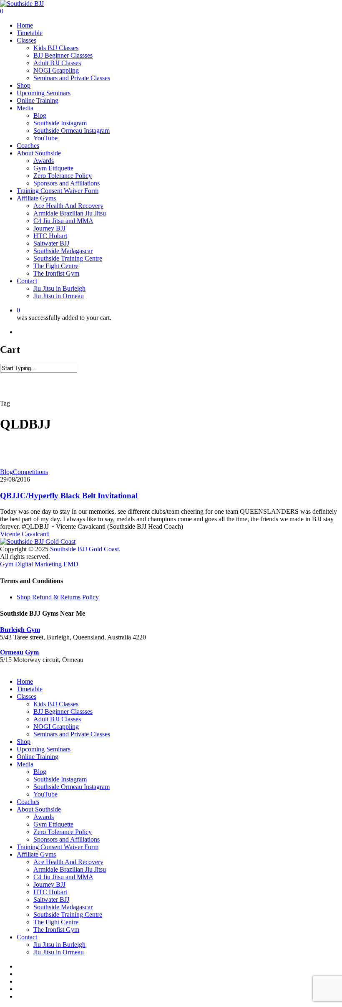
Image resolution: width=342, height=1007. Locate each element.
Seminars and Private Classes (71, 734)
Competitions (30, 471)
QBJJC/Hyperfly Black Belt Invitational (69, 495)
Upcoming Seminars (43, 749)
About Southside (39, 809)
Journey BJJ (49, 884)
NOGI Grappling (56, 726)
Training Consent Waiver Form (57, 846)
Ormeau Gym (19, 652)
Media (25, 764)
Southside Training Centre (67, 914)
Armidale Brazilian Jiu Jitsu (69, 869)
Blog (6, 471)
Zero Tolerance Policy (62, 831)
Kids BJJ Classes (55, 704)
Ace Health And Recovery (68, 861)
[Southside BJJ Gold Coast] (37, 541)
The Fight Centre (55, 922)
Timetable (30, 688)
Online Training (37, 756)
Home (25, 681)
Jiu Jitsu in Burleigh (59, 944)
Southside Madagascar (63, 907)
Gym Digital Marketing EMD (39, 564)
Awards (43, 816)
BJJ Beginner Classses (63, 711)
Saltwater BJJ (51, 899)
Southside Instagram (60, 779)
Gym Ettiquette (53, 824)
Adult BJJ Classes (57, 719)
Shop (23, 741)
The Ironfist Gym (56, 929)
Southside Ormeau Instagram (71, 786)
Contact (27, 937)
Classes (26, 696)
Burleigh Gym (20, 629)
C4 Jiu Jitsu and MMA (63, 876)
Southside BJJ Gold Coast (84, 549)
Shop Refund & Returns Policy (58, 597)
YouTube (45, 794)
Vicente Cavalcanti (25, 534)
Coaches (28, 801)
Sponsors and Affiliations (66, 839)
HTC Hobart (50, 891)
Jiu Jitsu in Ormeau (58, 952)
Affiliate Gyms (36, 854)
